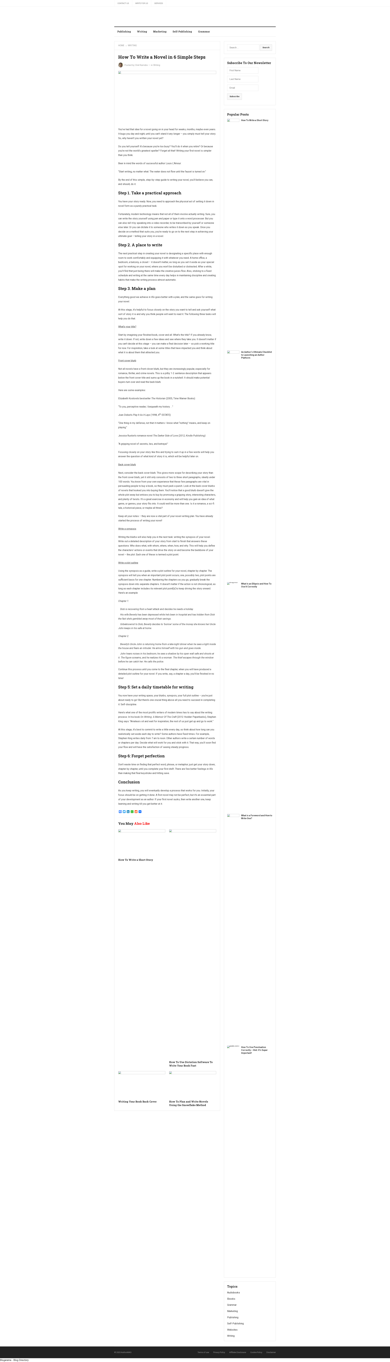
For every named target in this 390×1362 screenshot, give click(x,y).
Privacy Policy (219, 1352)
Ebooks (231, 1298)
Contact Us (123, 3)
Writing (142, 31)
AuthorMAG (126, 1352)
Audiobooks (233, 1292)
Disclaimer (271, 1352)
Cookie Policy (256, 1352)
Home (121, 45)
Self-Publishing (182, 31)
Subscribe (234, 96)
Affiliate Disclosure (237, 1352)
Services (158, 3)
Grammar (204, 31)
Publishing (124, 31)
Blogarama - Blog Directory (14, 1360)
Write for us (141, 3)
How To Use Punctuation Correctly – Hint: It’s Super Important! (254, 1050)
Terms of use (203, 1352)
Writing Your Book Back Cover (137, 1101)
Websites (232, 1329)
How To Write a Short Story (135, 859)
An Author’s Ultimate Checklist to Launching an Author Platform (256, 355)
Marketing (160, 31)
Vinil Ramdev (141, 65)
